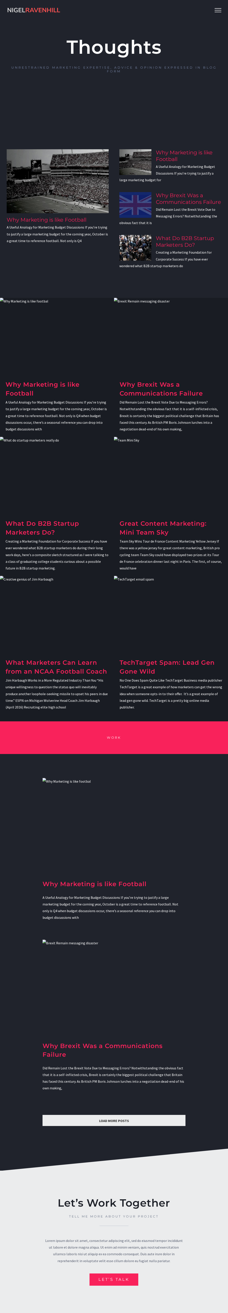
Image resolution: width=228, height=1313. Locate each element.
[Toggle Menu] (218, 10)
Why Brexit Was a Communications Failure (188, 198)
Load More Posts (114, 1120)
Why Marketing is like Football (46, 220)
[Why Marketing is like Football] (58, 181)
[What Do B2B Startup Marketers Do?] (135, 248)
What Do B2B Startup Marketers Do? (185, 241)
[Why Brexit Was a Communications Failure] (135, 205)
